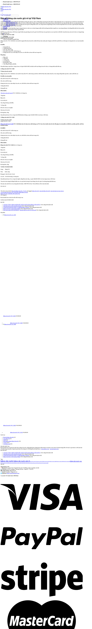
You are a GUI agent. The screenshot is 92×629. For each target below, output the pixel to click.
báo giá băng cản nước (45, 191)
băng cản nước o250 (59, 461)
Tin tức (9, 14)
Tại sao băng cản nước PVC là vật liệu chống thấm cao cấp (14, 192)
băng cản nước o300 (66, 461)
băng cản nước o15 (33, 461)
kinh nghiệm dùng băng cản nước (11, 441)
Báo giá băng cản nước (4, 14)
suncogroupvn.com (54, 449)
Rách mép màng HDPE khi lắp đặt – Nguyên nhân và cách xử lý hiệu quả (19, 210)
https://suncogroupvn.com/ (13, 473)
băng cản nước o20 (39, 461)
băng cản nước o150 (46, 461)
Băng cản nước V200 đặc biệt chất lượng (10, 193)
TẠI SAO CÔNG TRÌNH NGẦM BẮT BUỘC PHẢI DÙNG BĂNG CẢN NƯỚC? (21, 204)
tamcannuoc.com (45, 449)
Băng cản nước (7, 20)
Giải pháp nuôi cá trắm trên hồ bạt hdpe (12, 206)
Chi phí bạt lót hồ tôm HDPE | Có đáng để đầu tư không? (16, 207)
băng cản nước (35, 191)
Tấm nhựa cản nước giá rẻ (7, 93)
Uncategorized (6, 443)
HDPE (4, 440)
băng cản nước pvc (76, 461)
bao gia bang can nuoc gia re (57, 191)
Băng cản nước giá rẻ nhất (7, 124)
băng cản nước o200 (53, 461)
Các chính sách (6, 438)
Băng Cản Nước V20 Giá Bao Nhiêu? (11, 208)
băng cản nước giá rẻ (22, 461)
